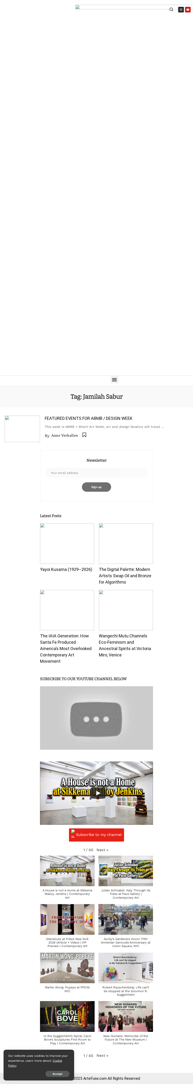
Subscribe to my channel (99, 834)
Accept (57, 1074)
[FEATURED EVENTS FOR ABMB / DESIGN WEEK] (22, 429)
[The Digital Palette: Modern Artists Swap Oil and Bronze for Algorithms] (126, 543)
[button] (114, 379)
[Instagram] (181, 9)
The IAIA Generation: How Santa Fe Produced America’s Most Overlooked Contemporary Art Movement (66, 648)
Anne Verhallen (64, 435)
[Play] (97, 793)
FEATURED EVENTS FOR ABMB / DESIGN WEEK (89, 418)
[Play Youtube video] (96, 718)
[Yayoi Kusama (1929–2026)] (67, 543)
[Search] (171, 10)
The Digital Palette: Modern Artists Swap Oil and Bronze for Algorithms (125, 576)
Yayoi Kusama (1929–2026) (66, 569)
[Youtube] (188, 9)
